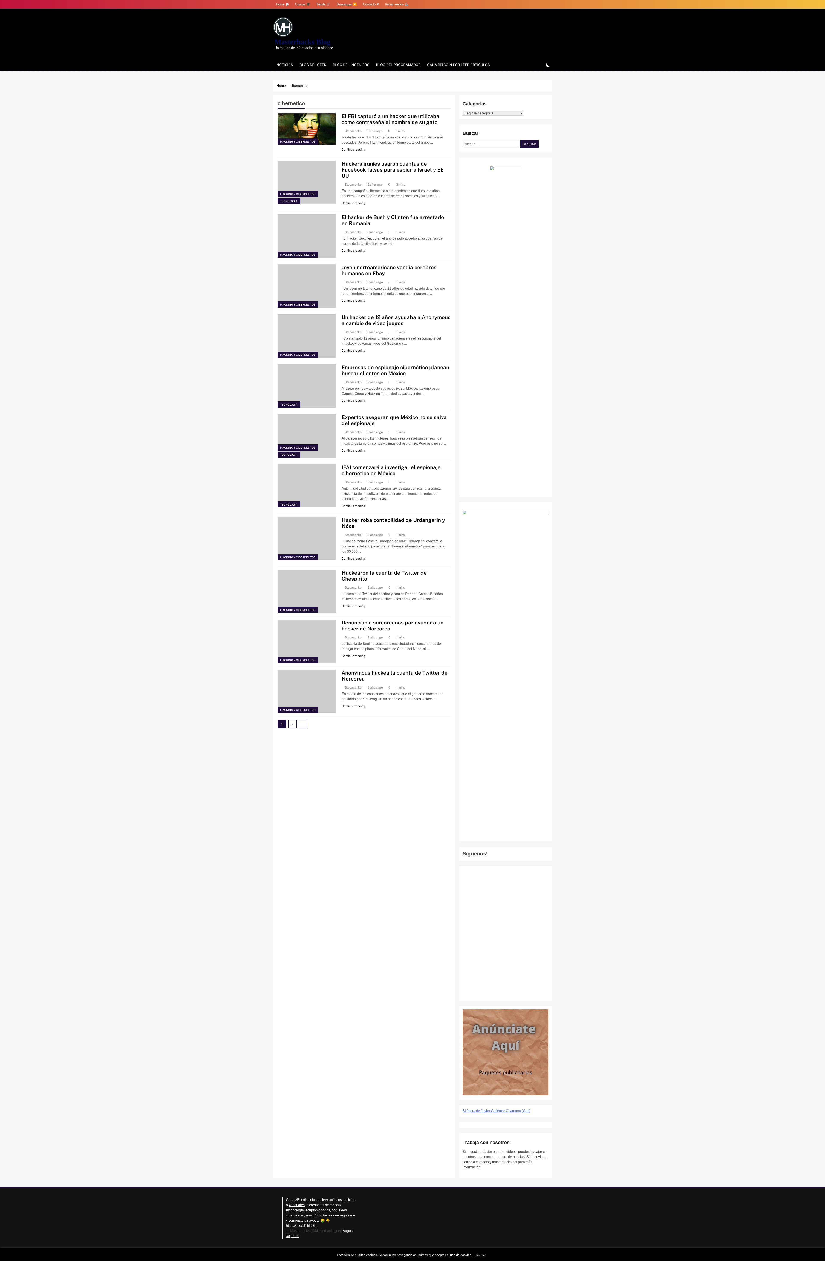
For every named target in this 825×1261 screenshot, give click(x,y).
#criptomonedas (318, 1210)
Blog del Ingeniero (351, 65)
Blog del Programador (398, 65)
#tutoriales (297, 1205)
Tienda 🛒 (323, 4)
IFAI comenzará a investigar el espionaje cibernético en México (391, 470)
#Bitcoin (301, 1200)
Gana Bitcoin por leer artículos (458, 65)
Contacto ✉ (371, 4)
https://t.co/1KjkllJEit (301, 1225)
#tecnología (295, 1210)
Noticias (285, 65)
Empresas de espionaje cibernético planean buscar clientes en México (395, 370)
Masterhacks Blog (302, 42)
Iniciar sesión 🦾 (397, 4)
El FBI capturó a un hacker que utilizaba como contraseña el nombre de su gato (390, 119)
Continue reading (353, 149)
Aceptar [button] (481, 1255)
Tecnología (289, 201)
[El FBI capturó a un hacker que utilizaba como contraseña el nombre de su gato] (307, 129)
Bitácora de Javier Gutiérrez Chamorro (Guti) (496, 1111)
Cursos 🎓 (302, 4)
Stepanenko (353, 131)
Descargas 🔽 (346, 4)
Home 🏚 (282, 4)
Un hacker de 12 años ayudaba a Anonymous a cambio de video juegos (396, 320)
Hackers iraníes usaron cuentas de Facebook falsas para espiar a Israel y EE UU (393, 170)
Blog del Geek (312, 65)
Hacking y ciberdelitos (297, 141)
